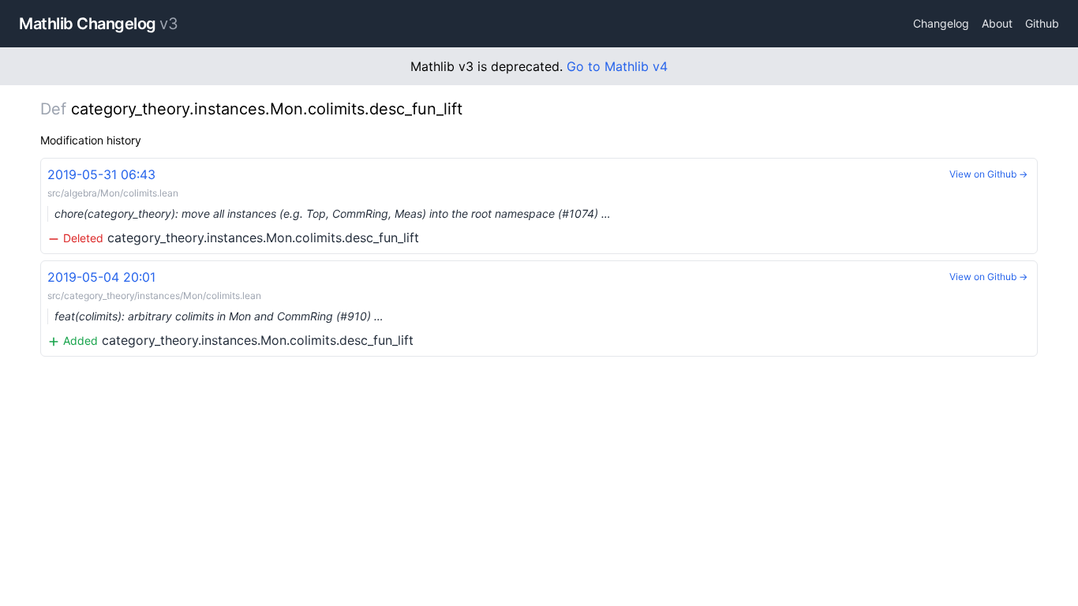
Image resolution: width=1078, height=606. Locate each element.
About (997, 23)
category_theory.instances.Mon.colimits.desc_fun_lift (329, 205)
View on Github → (988, 174)
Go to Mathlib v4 (617, 66)
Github (1042, 23)
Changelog (941, 23)
